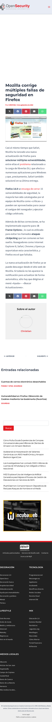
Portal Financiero (35, 643)
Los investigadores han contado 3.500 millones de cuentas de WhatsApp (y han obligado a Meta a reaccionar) (25, 466)
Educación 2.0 (34, 618)
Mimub (2, 599)
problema (25, 164)
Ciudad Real (4, 676)
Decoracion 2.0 (5, 575)
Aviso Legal (26, 714)
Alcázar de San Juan (7, 665)
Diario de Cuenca (6, 679)
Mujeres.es (4, 636)
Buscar (8, 428)
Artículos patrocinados (11, 553)
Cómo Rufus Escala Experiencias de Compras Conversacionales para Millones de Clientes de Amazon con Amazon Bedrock (23, 443)
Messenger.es (34, 578)
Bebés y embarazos (7, 625)
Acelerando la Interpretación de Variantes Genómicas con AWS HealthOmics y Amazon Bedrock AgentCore (23, 454)
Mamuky (3, 632)
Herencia (3, 686)
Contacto (44, 553)
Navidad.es (33, 625)
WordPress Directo (36, 589)
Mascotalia (33, 636)
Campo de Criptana (7, 672)
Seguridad (18, 386)
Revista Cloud (34, 596)
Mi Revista (33, 646)
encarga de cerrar (30, 188)
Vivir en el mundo (6, 639)
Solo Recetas (5, 618)
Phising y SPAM (7, 386)
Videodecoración (6, 589)
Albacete (3, 662)
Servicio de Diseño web (31, 553)
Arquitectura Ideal (7, 585)
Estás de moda (5, 622)
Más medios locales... (8, 690)
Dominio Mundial (35, 622)
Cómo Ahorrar (34, 639)
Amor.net (3, 629)
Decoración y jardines (8, 596)
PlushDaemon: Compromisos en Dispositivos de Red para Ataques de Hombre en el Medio (24, 487)
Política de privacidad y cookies (26, 717)
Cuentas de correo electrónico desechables (23, 382)
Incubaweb (33, 585)
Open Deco (4, 578)
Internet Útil (33, 599)
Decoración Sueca (7, 582)
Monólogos (33, 632)
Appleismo (33, 582)
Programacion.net (36, 575)
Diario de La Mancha (7, 683)
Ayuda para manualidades (9, 592)
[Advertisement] (26, 44)
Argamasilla (4, 669)
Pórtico (3, 603)
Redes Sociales (35, 592)
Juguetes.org (34, 629)
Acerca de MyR (26, 556)
